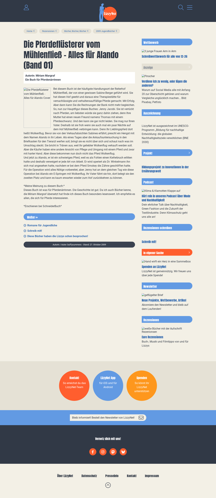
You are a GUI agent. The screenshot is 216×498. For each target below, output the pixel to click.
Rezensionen (48, 31)
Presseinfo (111, 476)
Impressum (152, 476)
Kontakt (132, 476)
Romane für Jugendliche (42, 225)
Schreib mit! (34, 230)
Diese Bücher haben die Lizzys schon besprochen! (57, 236)
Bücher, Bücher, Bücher (75, 31)
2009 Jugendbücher (105, 31)
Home (29, 31)
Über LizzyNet (65, 476)
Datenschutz (89, 476)
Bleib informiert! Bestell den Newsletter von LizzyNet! (103, 417)
